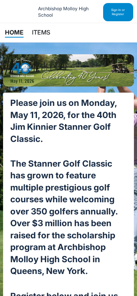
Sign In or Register (118, 12)
